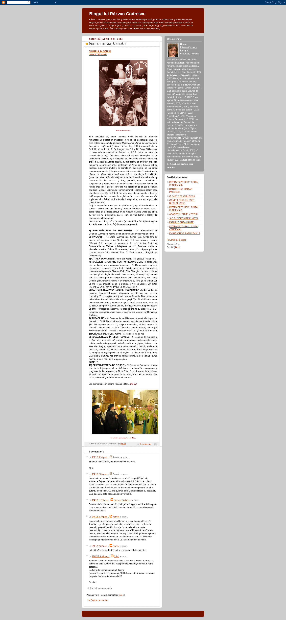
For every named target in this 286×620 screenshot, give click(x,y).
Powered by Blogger (176, 240)
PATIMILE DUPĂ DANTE (181, 222)
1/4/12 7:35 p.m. (100, 474)
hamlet (116, 517)
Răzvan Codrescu (122, 500)
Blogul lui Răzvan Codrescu (117, 13)
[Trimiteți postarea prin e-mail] (154, 444)
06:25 (123, 444)
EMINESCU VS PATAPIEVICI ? (184, 233)
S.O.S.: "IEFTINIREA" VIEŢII (183, 218)
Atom (121, 595)
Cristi (116, 556)
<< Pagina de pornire (97, 600)
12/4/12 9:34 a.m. (100, 556)
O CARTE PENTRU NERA (182, 196)
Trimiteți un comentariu (101, 588)
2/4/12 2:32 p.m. (100, 546)
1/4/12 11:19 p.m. (100, 500)
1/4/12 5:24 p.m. (100, 457)
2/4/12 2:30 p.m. (100, 517)
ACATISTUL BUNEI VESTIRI (183, 214)
